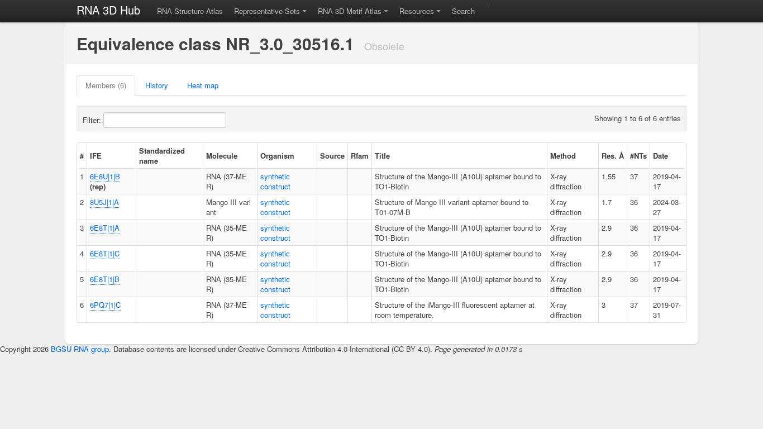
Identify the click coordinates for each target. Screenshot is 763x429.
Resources (416, 11)
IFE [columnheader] (96, 155)
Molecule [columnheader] (221, 155)
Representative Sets (267, 11)
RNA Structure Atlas (190, 11)
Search (463, 11)
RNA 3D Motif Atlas (350, 11)
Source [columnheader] (332, 155)
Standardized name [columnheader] (162, 155)
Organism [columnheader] (277, 155)
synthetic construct (275, 181)
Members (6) (105, 85)
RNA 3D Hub (108, 10)
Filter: (93, 120)
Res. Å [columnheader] (613, 155)
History (156, 85)
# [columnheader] (82, 155)
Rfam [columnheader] (360, 155)
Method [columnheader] (563, 155)
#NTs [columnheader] (638, 155)
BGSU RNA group (80, 349)
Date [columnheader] (660, 155)
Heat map (202, 85)
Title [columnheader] (382, 155)
